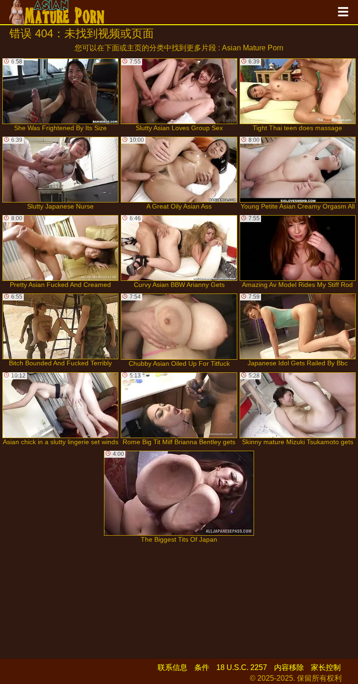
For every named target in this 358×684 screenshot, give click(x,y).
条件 (201, 667)
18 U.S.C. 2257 (241, 667)
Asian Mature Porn (252, 48)
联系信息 (172, 667)
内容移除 (289, 667)
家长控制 (326, 667)
